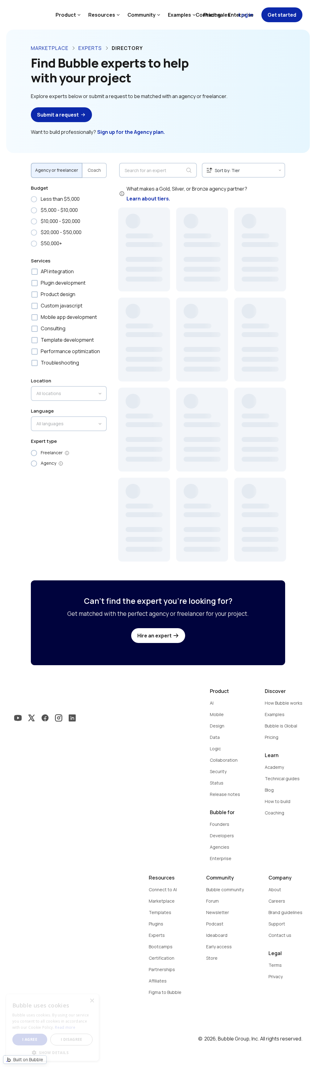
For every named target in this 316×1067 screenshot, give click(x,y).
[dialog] (52, 1027)
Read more (65, 1027)
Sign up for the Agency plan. (131, 132)
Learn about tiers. (148, 198)
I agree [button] (29, 1039)
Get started (282, 14)
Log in (246, 14)
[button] (52, 1052)
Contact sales (213, 14)
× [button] (91, 1001)
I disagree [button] (71, 1039)
